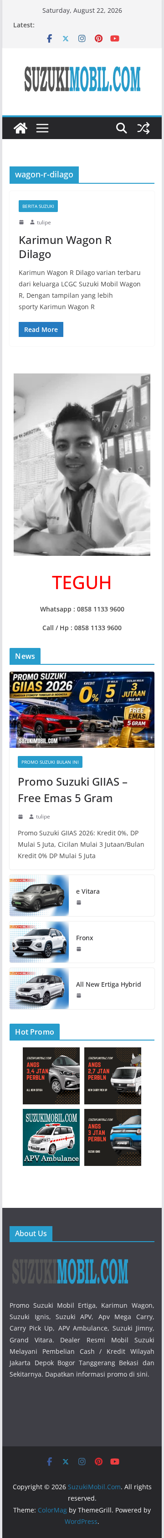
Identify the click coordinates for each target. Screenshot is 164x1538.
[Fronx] (39, 942)
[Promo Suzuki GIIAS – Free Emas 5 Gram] (82, 710)
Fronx (84, 937)
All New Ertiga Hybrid (108, 984)
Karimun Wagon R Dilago (65, 246)
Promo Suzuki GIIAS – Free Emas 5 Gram (73, 789)
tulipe (44, 222)
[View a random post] (143, 128)
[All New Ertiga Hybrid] (39, 988)
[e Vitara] (39, 895)
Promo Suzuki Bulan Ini (50, 762)
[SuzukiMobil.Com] (20, 128)
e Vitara (88, 891)
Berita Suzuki (38, 206)
